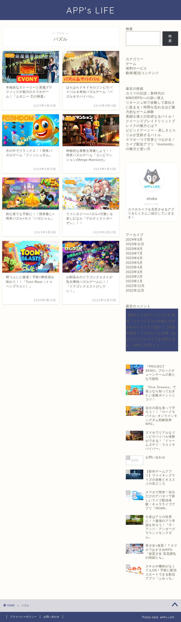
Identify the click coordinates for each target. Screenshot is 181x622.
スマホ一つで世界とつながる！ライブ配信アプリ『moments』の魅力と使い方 (151, 144)
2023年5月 (134, 262)
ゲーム (131, 64)
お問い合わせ (51, 616)
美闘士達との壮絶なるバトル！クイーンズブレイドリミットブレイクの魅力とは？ (150, 120)
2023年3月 (134, 272)
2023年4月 (134, 267)
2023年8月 (134, 249)
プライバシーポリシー (23, 616)
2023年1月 (134, 281)
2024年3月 (134, 239)
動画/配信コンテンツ (142, 73)
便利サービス (136, 68)
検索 (129, 29)
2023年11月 (135, 244)
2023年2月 (134, 276)
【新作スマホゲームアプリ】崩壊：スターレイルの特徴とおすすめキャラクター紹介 (150, 321)
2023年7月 (134, 253)
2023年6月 (134, 258)
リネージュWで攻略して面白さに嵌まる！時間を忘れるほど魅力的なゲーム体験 (150, 107)
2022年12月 (135, 286)
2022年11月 (135, 290)
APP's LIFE (90, 10)
